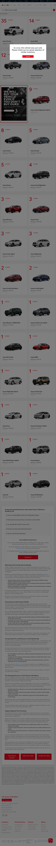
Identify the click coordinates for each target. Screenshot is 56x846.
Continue (28, 56)
